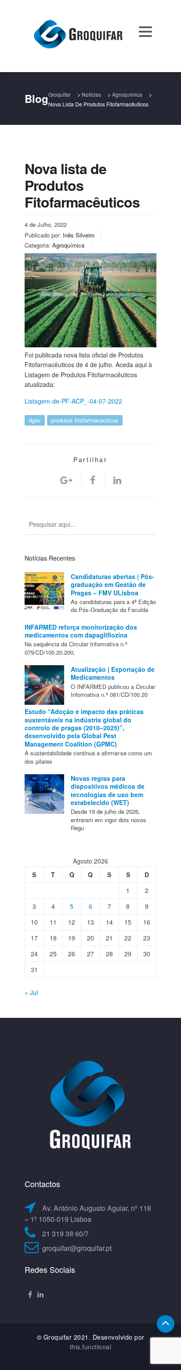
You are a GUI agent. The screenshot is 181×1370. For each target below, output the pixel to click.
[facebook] (92, 480)
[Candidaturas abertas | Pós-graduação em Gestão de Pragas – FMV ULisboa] (44, 592)
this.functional (91, 1346)
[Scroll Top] (165, 1324)
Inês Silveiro (78, 235)
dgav (35, 420)
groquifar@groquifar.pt (77, 1248)
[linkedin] (117, 480)
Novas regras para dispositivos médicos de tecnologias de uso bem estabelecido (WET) (108, 790)
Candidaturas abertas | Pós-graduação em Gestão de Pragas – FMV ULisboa (112, 584)
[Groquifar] (77, 35)
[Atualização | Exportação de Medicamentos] (44, 685)
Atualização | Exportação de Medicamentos (113, 673)
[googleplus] (66, 480)
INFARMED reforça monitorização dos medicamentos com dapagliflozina (81, 631)
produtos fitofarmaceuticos (85, 420)
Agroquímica (68, 245)
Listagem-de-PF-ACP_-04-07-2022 (73, 401)
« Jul (31, 992)
